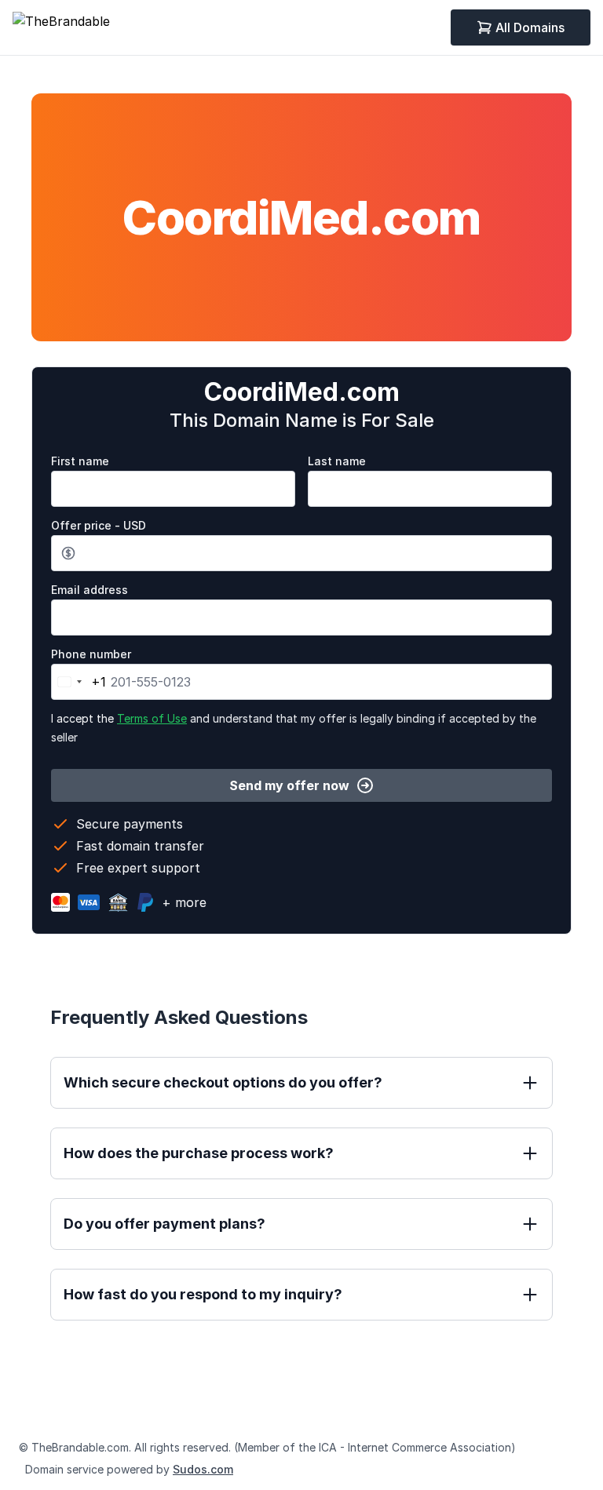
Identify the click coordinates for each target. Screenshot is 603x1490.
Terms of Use (152, 718)
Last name (337, 461)
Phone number (91, 654)
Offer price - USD (98, 525)
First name (80, 461)
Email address (89, 589)
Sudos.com (203, 1469)
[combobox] (79, 682)
